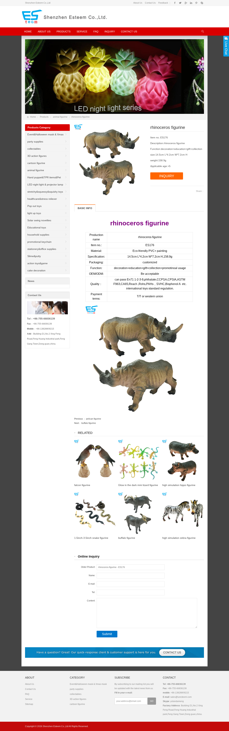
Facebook (175, 3)
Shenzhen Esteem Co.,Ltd (55, 726)
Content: (91, 600)
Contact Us (150, 3)
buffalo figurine (88, 423)
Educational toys (36, 227)
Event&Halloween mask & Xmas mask (44, 135)
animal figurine (60, 117)
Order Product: (88, 567)
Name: (92, 575)
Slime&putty (34, 256)
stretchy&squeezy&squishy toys (45, 191)
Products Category (39, 127)
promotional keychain (39, 241)
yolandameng (177, 701)
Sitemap (29, 704)
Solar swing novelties (39, 220)
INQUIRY (166, 176)
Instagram (191, 3)
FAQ (95, 31)
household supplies (38, 234)
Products (63, 31)
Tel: (93, 592)
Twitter (180, 3)
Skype (201, 3)
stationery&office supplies (41, 249)
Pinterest (196, 3)
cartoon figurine (36, 163)
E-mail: (91, 584)
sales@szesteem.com (181, 697)
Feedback (163, 3)
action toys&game (37, 263)
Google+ (185, 3)
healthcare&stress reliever (42, 198)
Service (82, 31)
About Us (137, 3)
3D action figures (37, 155)
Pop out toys (34, 206)
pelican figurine (93, 419)
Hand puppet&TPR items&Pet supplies (43, 178)
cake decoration (36, 270)
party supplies (35, 141)
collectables (34, 148)
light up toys (34, 213)
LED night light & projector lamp (45, 184)
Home (28, 31)
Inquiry (109, 31)
